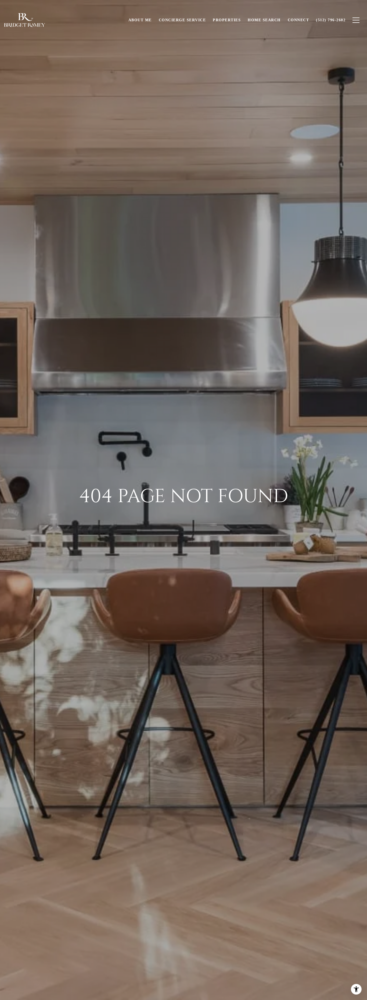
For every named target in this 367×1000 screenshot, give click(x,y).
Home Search (264, 20)
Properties (227, 20)
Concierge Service (182, 20)
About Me (140, 20)
